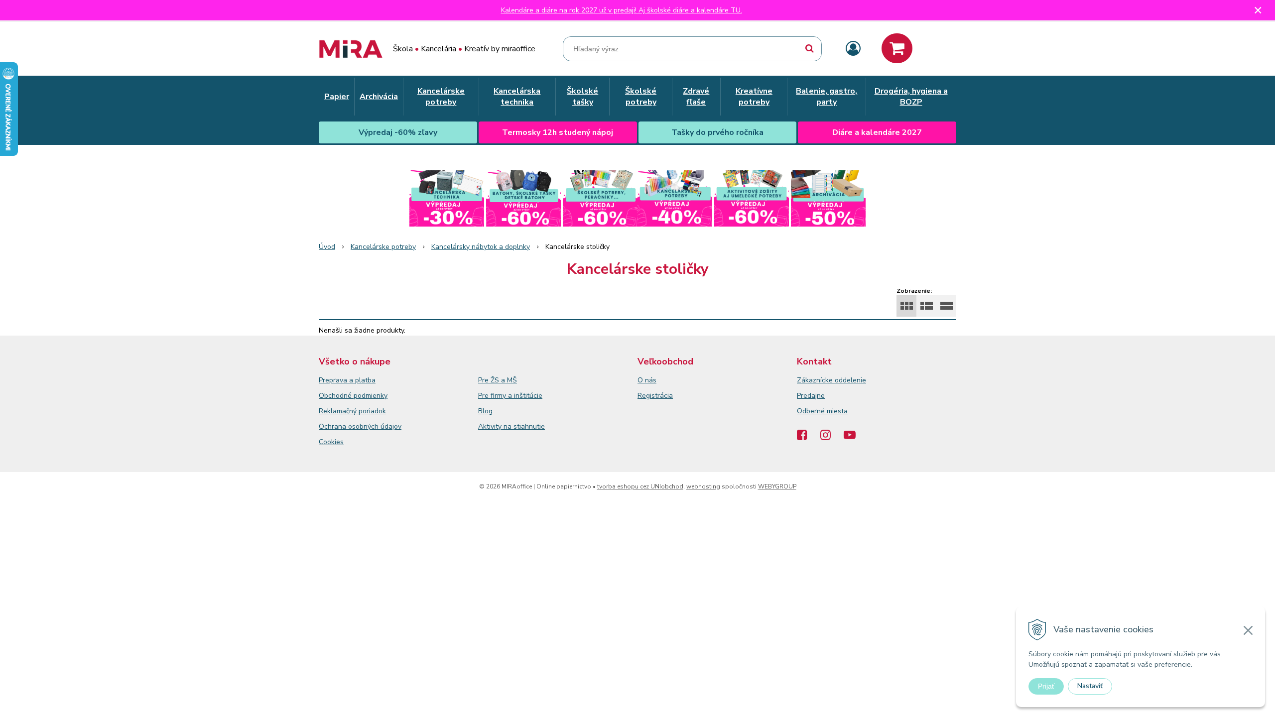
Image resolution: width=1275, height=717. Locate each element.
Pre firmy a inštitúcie (510, 395)
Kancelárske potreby (383, 246)
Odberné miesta (822, 411)
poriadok (372, 411)
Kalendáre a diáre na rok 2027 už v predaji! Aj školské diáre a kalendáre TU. (621, 10)
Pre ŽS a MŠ (497, 380)
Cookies (331, 442)
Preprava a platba (347, 380)
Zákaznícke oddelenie (831, 380)
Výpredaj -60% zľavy (398, 132)
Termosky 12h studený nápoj (557, 132)
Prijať (1046, 686)
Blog (485, 411)
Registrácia (655, 395)
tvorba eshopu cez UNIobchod (640, 486)
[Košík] (897, 48)
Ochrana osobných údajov (360, 426)
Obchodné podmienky (353, 395)
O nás (647, 380)
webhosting (703, 486)
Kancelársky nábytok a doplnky (480, 246)
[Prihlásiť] (853, 49)
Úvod (327, 246)
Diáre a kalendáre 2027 (877, 132)
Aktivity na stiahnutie (511, 426)
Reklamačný (339, 411)
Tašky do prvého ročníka (717, 132)
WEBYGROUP (777, 486)
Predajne (811, 395)
